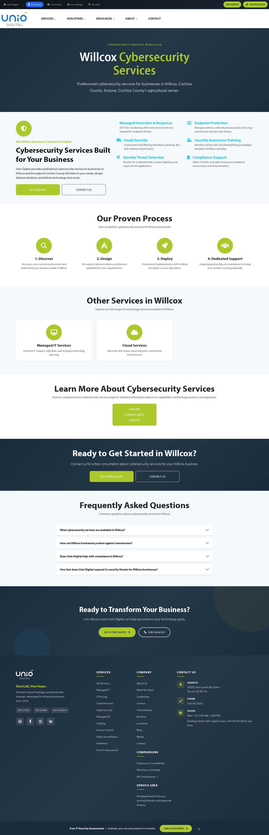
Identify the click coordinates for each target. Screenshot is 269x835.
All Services (103, 683)
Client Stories (144, 710)
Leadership (143, 696)
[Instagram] (40, 721)
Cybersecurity (104, 710)
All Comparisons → (148, 776)
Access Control (104, 730)
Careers (141, 703)
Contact (154, 18)
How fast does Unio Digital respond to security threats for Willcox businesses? (109, 569)
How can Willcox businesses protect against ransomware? (96, 543)
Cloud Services (104, 703)
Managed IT (103, 690)
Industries (102, 743)
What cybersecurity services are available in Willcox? (92, 530)
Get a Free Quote (111, 476)
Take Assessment (174, 828)
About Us (142, 683)
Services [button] (47, 18)
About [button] (130, 18)
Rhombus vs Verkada (148, 770)
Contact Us (84, 190)
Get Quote (232, 4)
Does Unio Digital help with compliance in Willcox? (91, 556)
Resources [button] (104, 18)
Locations (142, 723)
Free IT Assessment (107, 750)
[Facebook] (30, 721)
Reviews (141, 716)
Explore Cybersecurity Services (135, 414)
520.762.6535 (156, 632)
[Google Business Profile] (20, 721)
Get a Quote (38, 190)
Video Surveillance (107, 736)
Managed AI (103, 716)
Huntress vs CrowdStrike (151, 763)
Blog (139, 730)
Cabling (100, 723)
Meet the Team (145, 690)
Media (140, 736)
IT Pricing (101, 696)
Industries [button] (75, 18)
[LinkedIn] (51, 721)
